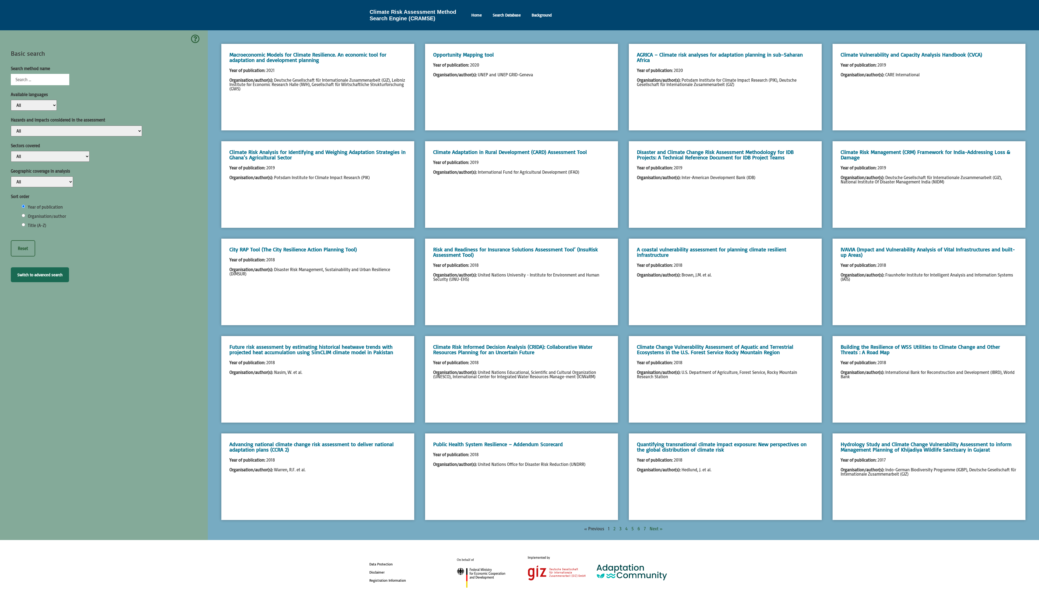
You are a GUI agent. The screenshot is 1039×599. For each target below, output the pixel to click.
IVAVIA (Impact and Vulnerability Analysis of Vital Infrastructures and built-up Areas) (928, 252)
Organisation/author (47, 216)
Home (476, 15)
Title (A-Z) (37, 225)
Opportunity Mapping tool (463, 54)
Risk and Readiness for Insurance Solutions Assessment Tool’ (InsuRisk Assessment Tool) (515, 252)
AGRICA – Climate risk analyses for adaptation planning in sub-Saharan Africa (720, 57)
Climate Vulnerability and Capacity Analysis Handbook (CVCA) (911, 54)
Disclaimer (376, 572)
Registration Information (387, 580)
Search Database (507, 15)
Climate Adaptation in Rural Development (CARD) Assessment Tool (510, 152)
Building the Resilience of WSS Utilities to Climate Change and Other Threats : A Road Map (920, 349)
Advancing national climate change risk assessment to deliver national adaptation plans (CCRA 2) (311, 447)
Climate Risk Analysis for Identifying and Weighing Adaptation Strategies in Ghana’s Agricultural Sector (317, 155)
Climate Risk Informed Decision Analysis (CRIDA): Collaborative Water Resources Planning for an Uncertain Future (513, 349)
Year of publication (45, 207)
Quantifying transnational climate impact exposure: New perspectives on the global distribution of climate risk (722, 447)
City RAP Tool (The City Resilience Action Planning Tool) (293, 249)
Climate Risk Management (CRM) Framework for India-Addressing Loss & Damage (925, 155)
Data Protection (381, 564)
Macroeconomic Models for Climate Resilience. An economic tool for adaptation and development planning (307, 57)
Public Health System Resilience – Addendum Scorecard (498, 444)
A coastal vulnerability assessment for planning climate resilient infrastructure (711, 252)
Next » (656, 528)
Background (542, 15)
